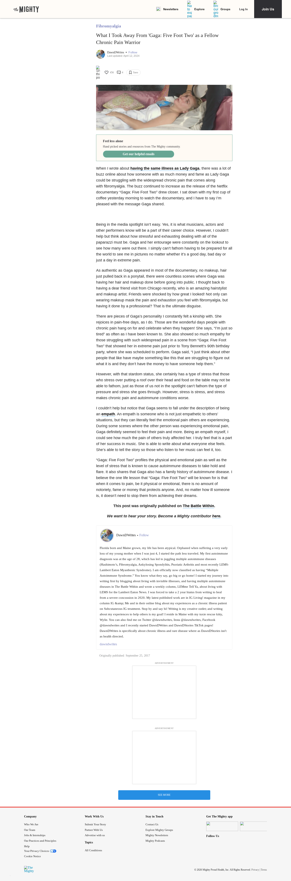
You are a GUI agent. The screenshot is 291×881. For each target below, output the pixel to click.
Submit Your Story (95, 824)
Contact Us (152, 824)
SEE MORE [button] (164, 794)
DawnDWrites (116, 52)
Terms (264, 869)
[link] (26, 9)
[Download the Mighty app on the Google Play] (256, 826)
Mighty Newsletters (157, 835)
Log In (243, 9)
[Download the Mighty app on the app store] (222, 826)
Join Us (268, 9)
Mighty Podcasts (155, 840)
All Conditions (93, 850)
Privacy (255, 869)
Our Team (29, 829)
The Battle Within (198, 506)
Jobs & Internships (34, 835)
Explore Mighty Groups (159, 829)
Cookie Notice (32, 856)
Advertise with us (95, 835)
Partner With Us (94, 829)
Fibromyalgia (108, 26)
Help (27, 846)
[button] (132, 52)
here (216, 516)
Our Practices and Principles (40, 840)
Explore (199, 9)
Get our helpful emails (138, 154)
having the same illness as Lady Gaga (164, 168)
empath (108, 414)
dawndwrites (108, 644)
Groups (225, 9)
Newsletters (170, 9)
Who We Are (31, 824)
